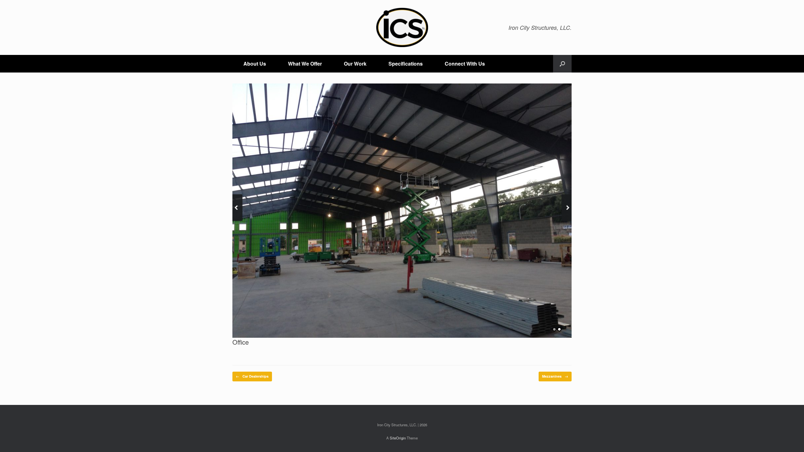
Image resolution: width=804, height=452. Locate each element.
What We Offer (305, 63)
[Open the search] (562, 64)
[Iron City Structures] (402, 27)
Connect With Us (465, 63)
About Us (254, 63)
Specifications (405, 63)
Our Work (355, 63)
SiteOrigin (398, 437)
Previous (237, 207)
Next (567, 207)
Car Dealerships (252, 376)
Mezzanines (555, 376)
